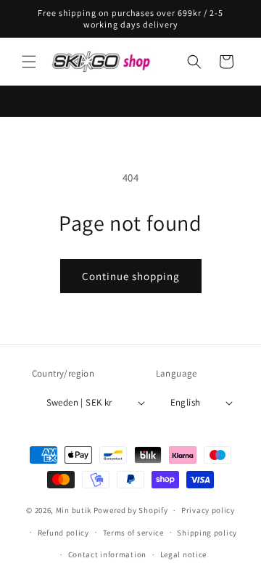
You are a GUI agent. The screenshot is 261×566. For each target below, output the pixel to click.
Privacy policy (208, 510)
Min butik (73, 510)
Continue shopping (131, 276)
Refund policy (63, 533)
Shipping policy (207, 533)
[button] (29, 62)
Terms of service (133, 533)
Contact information (107, 554)
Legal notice (183, 554)
